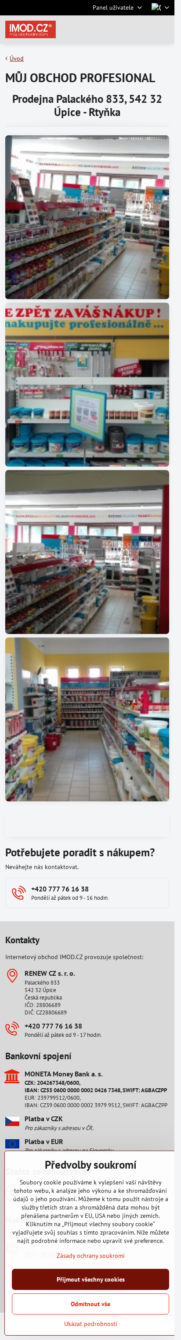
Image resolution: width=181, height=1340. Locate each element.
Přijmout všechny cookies (91, 1279)
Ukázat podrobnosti (90, 1324)
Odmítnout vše (90, 1304)
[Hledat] (121, 29)
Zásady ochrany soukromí (91, 1256)
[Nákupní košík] (142, 29)
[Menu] (163, 29)
